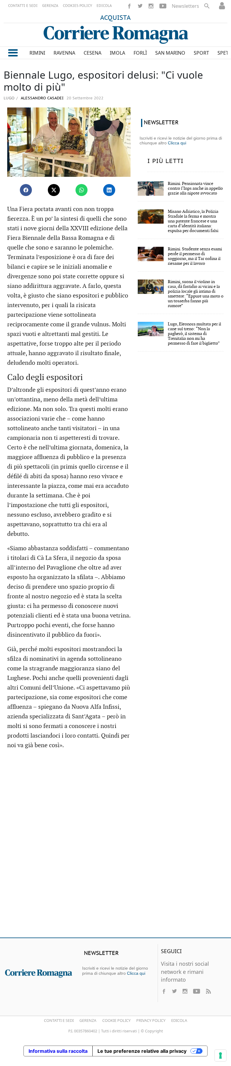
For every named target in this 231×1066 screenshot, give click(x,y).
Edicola (179, 1020)
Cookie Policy (116, 1020)
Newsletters (185, 6)
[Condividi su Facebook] (25, 190)
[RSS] (208, 991)
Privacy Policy (150, 1020)
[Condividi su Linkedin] (109, 190)
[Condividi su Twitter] (53, 190)
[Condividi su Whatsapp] (81, 190)
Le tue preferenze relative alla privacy (141, 1051)
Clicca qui (177, 142)
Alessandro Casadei (41, 98)
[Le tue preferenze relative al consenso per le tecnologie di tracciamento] (220, 1055)
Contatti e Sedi (59, 1020)
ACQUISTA (115, 18)
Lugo (9, 98)
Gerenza (87, 1020)
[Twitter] (140, 6)
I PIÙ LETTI (165, 161)
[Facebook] (129, 6)
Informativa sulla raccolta (58, 1051)
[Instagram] (151, 6)
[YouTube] (163, 6)
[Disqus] (115, 846)
